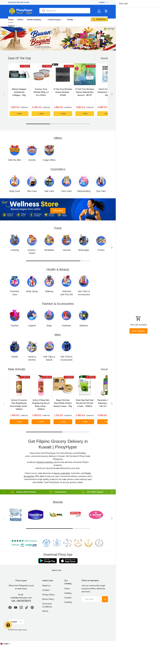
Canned (66, 250)
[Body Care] (14, 181)
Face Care (66, 191)
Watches (83, 325)
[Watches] (83, 315)
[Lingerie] (31, 315)
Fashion (11, 26)
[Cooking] (14, 239)
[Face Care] (66, 181)
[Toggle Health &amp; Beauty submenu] (43, 19)
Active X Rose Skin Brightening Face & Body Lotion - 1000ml (40, 404)
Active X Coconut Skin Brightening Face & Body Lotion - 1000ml (19, 404)
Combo (31, 160)
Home (10, 19)
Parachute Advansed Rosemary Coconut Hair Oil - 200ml (106, 403)
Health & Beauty (34, 19)
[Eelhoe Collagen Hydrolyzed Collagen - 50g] (19, 74)
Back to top (56, 570)
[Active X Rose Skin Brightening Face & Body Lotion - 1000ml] (41, 385)
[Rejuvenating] (83, 181)
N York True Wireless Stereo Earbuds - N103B (63, 92)
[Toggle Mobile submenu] (74, 19)
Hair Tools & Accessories (84, 293)
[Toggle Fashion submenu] (16, 25)
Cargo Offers (49, 160)
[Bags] (49, 315)
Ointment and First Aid (66, 293)
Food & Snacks (54, 19)
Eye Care (101, 191)
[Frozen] (101, 239)
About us (46, 585)
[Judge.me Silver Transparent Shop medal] (68, 543)
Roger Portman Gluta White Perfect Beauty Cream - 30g (63, 403)
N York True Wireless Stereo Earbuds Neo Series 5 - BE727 (84, 92)
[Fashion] (14, 315)
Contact (46, 590)
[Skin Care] (31, 181)
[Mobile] (14, 346)
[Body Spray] (31, 281)
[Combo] (31, 149)
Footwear (66, 325)
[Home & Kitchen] (31, 346)
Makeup (49, 291)
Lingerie (32, 325)
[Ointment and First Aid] (66, 281)
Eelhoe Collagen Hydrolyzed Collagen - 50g (19, 92)
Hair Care (49, 191)
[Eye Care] (101, 181)
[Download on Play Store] (47, 561)
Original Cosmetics (44, 462)
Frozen (101, 250)
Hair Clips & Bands (49, 358)
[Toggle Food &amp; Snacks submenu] (62, 19)
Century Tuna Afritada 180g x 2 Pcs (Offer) (41, 92)
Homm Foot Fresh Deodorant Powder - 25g (106, 92)
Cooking (15, 250)
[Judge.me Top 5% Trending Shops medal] (99, 543)
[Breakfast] (49, 239)
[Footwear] (66, 315)
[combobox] (64, 10)
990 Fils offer (14, 160)
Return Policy (48, 599)
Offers (20, 19)
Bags (49, 325)
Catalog (67, 593)
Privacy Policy (48, 594)
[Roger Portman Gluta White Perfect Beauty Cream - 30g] (63, 385)
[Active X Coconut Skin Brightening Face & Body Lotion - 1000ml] (19, 385)
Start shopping (138, 331)
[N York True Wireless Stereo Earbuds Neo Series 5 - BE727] (85, 74)
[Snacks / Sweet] (31, 239)
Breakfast (49, 250)
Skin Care (32, 191)
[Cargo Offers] (49, 149)
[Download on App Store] (68, 561)
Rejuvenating (83, 191)
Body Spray (32, 291)
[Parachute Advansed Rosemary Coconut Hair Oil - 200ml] (106, 385)
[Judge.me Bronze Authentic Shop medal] (78, 543)
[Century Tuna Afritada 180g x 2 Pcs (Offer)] (41, 74)
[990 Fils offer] (14, 149)
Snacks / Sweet (32, 251)
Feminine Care (14, 293)
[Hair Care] (49, 181)
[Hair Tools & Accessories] (83, 281)
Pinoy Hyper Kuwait (20, 630)
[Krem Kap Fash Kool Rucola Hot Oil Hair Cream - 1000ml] (85, 385)
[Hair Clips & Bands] (49, 346)
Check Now (58, 210)
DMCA (45, 611)
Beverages (83, 250)
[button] (106, 11)
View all (104, 58)
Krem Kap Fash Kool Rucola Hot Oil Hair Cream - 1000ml (85, 403)
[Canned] (66, 239)
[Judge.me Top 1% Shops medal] (89, 543)
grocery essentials (62, 473)
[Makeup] (49, 281)
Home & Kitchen (32, 358)
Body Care (14, 191)
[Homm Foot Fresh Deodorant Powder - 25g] (106, 74)
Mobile (70, 19)
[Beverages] (83, 239)
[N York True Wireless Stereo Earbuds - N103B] (63, 74)
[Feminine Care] (14, 281)
